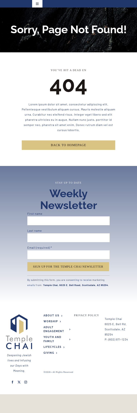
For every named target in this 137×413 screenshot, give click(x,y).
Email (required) (39, 247)
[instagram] (25, 382)
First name (34, 213)
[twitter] (19, 382)
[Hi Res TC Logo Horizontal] (19, 315)
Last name (34, 230)
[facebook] (12, 382)
